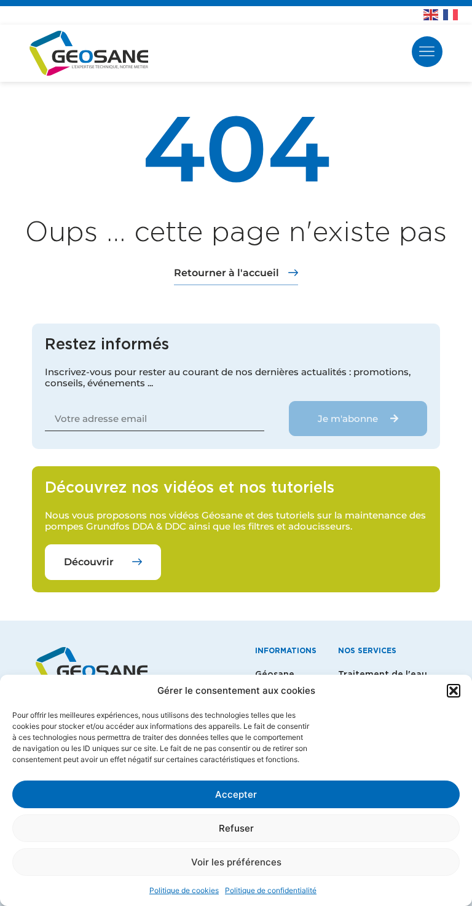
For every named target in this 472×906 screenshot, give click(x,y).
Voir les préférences (236, 862)
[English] (433, 13)
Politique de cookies (184, 890)
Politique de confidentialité (271, 890)
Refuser (236, 828)
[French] (453, 13)
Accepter (236, 794)
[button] (453, 691)
